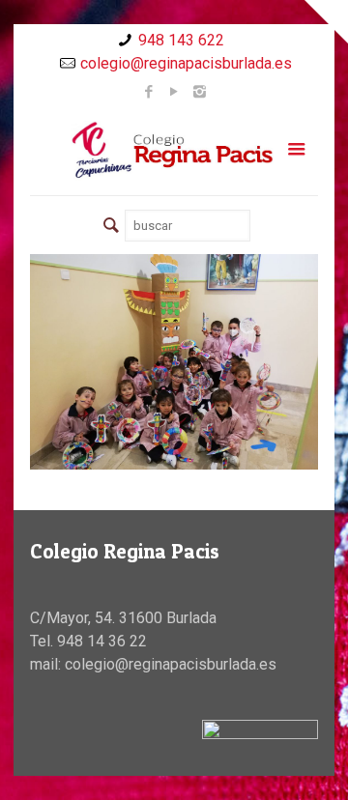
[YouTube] (174, 91)
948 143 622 (181, 40)
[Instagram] (199, 91)
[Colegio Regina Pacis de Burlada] (174, 149)
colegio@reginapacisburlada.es (186, 63)
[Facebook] (149, 91)
